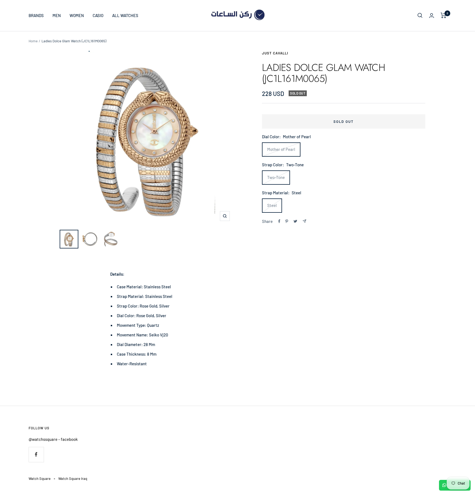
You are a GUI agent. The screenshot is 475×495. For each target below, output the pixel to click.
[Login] (431, 15)
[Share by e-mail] (304, 221)
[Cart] (443, 15)
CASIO (98, 15)
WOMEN (77, 15)
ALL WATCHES (125, 15)
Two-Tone (276, 177)
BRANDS (36, 15)
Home (33, 41)
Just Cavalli (275, 53)
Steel (272, 205)
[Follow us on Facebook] (36, 454)
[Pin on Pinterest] (286, 221)
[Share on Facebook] (279, 221)
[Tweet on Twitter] (295, 221)
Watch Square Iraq (72, 478)
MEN (57, 15)
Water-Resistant (132, 363)
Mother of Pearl (281, 149)
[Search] (420, 15)
